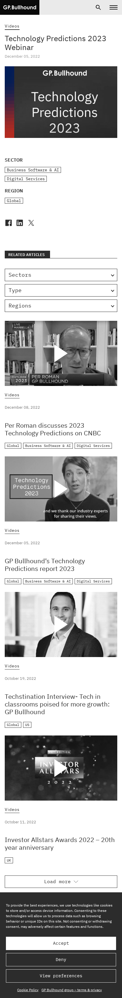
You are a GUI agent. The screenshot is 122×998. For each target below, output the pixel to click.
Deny (61, 959)
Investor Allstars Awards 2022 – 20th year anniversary (60, 843)
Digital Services (26, 178)
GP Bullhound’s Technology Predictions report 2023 (45, 564)
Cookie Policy (27, 990)
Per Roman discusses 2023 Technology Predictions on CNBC (53, 429)
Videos (12, 26)
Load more (57, 881)
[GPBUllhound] (19, 7)
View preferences (61, 975)
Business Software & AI (33, 170)
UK (9, 860)
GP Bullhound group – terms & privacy (71, 990)
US (27, 724)
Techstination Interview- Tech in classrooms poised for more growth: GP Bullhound (57, 704)
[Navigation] (114, 7)
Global (14, 200)
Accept (61, 943)
